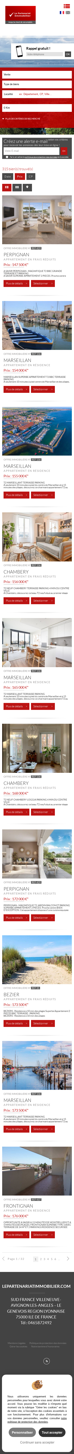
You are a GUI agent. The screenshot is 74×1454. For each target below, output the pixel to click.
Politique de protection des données (47, 1343)
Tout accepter (52, 1432)
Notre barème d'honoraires (45, 1346)
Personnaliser (22, 1432)
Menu (67, 6)
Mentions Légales (16, 1343)
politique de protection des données (41, 157)
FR (62, 13)
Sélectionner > (43, 283)
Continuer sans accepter (37, 1442)
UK (68, 13)
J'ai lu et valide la (17, 157)
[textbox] (44, 94)
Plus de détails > (16, 283)
